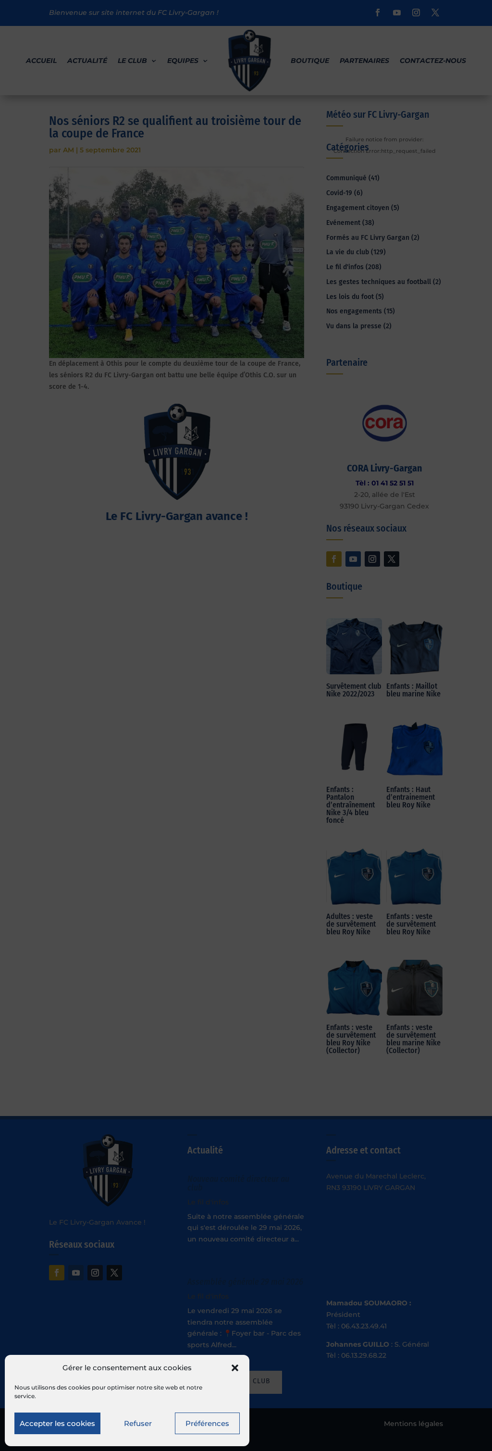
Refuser (138, 1423)
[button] (235, 1368)
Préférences (207, 1423)
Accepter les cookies (57, 1423)
